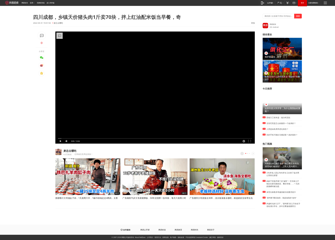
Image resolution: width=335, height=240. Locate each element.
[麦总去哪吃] (58, 152)
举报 (253, 23)
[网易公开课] (270, 3)
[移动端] (262, 3)
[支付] (288, 3)
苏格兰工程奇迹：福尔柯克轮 (278, 118)
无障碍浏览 (41, 3)
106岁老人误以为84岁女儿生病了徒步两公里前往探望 (282, 174)
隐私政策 (181, 237)
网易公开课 (145, 230)
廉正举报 (212, 237)
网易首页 (25, 3)
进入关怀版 (50, 3)
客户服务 (173, 237)
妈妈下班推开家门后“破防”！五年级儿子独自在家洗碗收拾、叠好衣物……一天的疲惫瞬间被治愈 (282, 183)
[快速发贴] (41, 35)
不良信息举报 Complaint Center (197, 237)
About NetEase (140, 237)
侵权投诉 (220, 237)
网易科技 (162, 230)
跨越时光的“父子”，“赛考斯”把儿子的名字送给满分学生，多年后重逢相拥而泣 (283, 205)
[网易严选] (280, 3)
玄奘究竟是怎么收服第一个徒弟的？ (281, 123)
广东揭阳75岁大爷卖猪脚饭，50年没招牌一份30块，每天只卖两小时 (154, 198)
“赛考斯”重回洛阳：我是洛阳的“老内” (281, 198)
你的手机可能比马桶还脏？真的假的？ (282, 135)
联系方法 (158, 237)
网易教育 (178, 230)
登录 (302, 3)
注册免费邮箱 (313, 3)
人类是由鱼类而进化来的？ (277, 129)
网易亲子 (210, 230)
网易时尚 (194, 230)
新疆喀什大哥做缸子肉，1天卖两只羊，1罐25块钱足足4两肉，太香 (86, 198)
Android (275, 27)
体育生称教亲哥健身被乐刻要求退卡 (281, 192)
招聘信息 (165, 237)
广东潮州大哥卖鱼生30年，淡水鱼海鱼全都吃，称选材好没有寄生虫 (221, 198)
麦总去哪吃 (58, 23)
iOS (271, 27)
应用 (31, 3)
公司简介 (150, 237)
